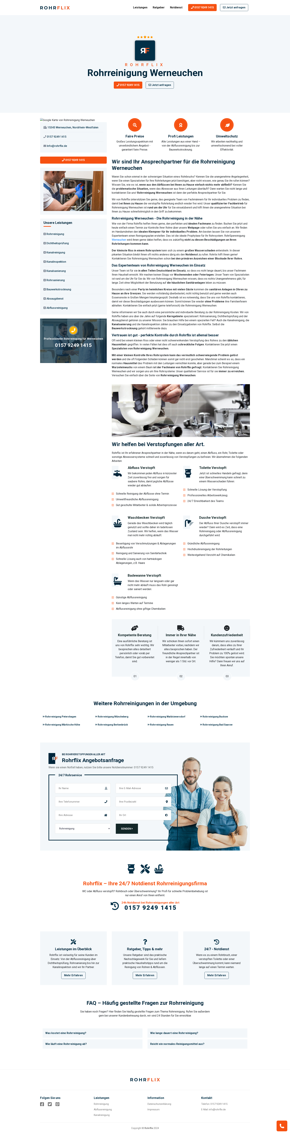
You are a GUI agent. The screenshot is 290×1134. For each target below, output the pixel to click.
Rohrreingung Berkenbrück (112, 724)
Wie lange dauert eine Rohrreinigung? (174, 1033)
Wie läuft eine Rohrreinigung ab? (66, 1044)
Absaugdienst (54, 298)
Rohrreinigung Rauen (162, 724)
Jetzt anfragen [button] (235, 7)
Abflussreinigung (57, 307)
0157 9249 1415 (73, 345)
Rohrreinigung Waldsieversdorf (167, 716)
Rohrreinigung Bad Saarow (217, 724)
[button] (47, 191)
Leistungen (140, 7)
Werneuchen (119, 239)
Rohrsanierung (55, 280)
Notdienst (176, 7)
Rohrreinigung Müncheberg (112, 716)
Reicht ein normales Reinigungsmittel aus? (177, 1044)
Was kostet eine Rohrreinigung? (65, 1033)
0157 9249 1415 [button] (204, 7)
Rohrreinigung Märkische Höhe (62, 724)
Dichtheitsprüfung (57, 243)
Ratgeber (159, 7)
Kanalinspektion (56, 261)
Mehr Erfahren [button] (73, 975)
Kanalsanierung (56, 271)
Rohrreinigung (55, 234)
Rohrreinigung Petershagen (60, 716)
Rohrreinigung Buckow (215, 716)
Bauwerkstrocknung (58, 289)
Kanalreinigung (55, 252)
